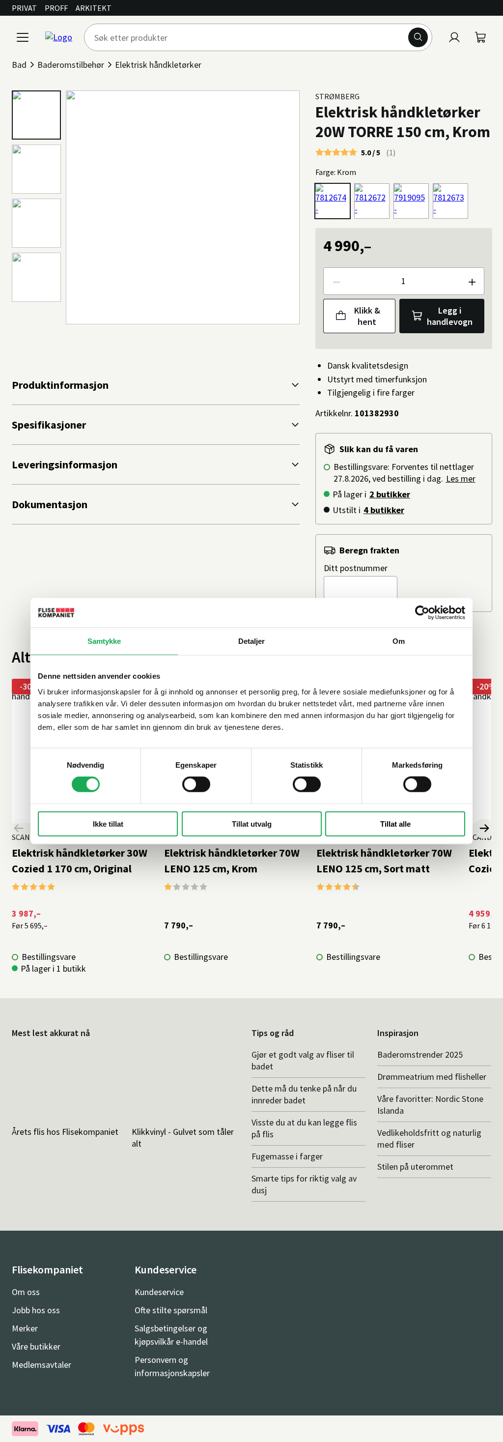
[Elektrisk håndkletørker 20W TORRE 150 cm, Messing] (450, 201)
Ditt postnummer (356, 568)
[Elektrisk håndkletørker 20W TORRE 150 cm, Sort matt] (372, 201)
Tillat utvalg (252, 823)
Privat (24, 8)
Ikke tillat (108, 823)
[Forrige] (19, 828)
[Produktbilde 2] (36, 169)
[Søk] (418, 37)
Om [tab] (398, 641)
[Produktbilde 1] (36, 115)
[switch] (196, 784)
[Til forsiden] (58, 37)
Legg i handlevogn (450, 316)
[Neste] (484, 828)
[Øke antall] (471, 281)
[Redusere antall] (336, 281)
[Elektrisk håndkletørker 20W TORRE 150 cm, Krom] (332, 201)
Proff (56, 8)
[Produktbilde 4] (36, 277)
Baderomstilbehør (70, 64)
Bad (19, 64)
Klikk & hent (367, 316)
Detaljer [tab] (251, 641)
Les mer (460, 478)
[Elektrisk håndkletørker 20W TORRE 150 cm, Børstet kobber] (411, 201)
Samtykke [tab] (104, 641)
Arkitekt (94, 8)
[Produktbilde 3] (36, 223)
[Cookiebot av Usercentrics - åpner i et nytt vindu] (422, 613)
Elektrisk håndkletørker (158, 64)
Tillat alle (395, 823)
